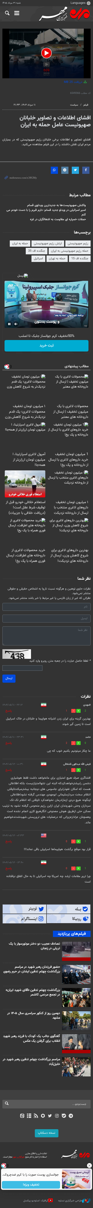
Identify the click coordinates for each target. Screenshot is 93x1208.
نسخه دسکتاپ (46, 1133)
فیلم (85, 105)
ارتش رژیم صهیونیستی (48, 243)
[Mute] (16, 324)
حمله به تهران (57, 258)
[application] (46, 53)
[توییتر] (50, 1116)
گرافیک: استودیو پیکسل (35, 1201)
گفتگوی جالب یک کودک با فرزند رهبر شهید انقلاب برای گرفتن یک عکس (31, 1039)
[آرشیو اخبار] (29, 1116)
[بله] (64, 1116)
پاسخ (8, 710)
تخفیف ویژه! (31, 1184)
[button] (46, 53)
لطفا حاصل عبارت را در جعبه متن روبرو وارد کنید (60, 661)
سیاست (74, 105)
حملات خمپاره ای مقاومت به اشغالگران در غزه (58, 219)
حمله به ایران (20, 243)
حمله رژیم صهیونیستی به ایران (69, 251)
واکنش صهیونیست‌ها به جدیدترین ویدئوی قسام (56, 205)
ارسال (8, 678)
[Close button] (89, 1165)
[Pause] (9, 324)
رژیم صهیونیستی (78, 243)
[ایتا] (22, 1116)
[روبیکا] (43, 1116)
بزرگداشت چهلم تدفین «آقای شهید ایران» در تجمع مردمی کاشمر (33, 993)
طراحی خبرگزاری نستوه (70, 1201)
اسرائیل (38, 258)
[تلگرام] (71, 1116)
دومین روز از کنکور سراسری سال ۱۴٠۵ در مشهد (33, 1016)
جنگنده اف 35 (36, 251)
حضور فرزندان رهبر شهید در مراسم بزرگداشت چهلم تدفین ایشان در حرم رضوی (31, 969)
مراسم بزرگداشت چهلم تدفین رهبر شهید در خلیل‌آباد (31, 1062)
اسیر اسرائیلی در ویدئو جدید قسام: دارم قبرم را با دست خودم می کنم (46, 212)
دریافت (73, 82)
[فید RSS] (36, 1116)
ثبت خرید (47, 346)
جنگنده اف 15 (79, 258)
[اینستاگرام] (57, 1116)
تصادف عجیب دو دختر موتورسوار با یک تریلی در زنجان (34, 946)
